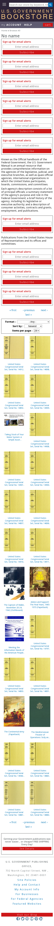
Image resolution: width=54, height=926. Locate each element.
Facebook (18, 918)
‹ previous (29, 310)
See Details (27, 848)
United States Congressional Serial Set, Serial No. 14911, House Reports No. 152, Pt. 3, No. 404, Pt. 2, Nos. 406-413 (40, 559)
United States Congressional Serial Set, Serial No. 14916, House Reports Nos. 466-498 (14, 559)
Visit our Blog (27, 914)
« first (13, 310)
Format (10, 321)
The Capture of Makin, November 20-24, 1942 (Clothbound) (14, 607)
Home (4, 30)
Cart (48, 24)
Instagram (27, 918)
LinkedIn (41, 918)
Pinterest (36, 918)
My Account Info (27, 889)
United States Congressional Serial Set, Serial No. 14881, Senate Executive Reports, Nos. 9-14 (14, 812)
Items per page (22, 330)
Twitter (22, 918)
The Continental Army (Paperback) (14, 733)
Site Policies (27, 880)
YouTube (32, 918)
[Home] (27, 18)
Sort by (17, 326)
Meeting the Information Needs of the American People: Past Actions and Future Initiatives (14, 650)
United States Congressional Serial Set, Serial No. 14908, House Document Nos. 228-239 (40, 444)
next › (44, 310)
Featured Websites (27, 903)
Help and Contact (27, 884)
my (11, 24)
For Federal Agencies (27, 898)
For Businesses (27, 894)
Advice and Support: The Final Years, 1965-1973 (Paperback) (40, 605)
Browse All (15, 30)
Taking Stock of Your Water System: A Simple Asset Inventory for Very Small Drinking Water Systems (14, 437)
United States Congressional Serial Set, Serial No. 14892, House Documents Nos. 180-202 (14, 405)
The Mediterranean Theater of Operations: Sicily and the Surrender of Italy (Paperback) (40, 735)
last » (28, 314)
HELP (28, 24)
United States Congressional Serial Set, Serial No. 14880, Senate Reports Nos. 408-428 (40, 812)
